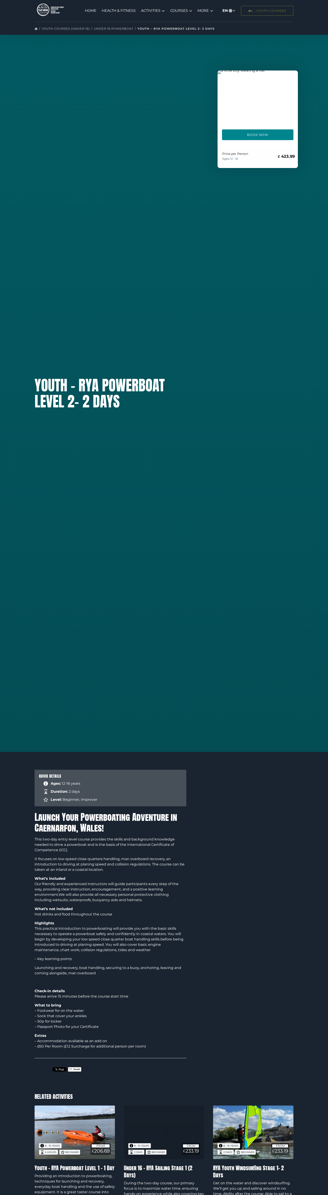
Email (76, 1069)
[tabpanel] (258, 97)
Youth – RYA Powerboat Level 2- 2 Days (176, 28)
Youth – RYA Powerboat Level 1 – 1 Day (74, 1168)
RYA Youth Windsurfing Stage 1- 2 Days (248, 1171)
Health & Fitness (119, 10)
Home (90, 10)
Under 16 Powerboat (114, 28)
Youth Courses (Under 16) (66, 28)
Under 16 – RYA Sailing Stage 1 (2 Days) (158, 1171)
